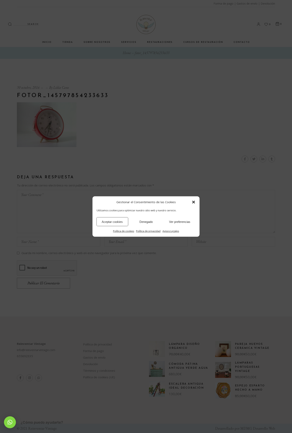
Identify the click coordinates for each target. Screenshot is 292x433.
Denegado (146, 221)
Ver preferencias (179, 221)
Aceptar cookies (112, 221)
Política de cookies (123, 231)
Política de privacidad (148, 231)
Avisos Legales (170, 231)
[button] (194, 202)
